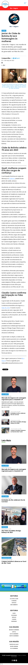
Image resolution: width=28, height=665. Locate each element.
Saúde (14, 613)
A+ (4, 65)
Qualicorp (12, 178)
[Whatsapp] (12, 58)
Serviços (14, 617)
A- (2, 65)
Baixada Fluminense (14, 629)
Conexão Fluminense (5, 4)
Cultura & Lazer (14, 598)
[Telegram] (18, 58)
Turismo (14, 619)
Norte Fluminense (14, 635)
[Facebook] (13, 58)
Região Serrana (14, 646)
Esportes (14, 602)
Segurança (14, 615)
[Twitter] (15, 58)
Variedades (14, 621)
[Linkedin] (17, 58)
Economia (14, 600)
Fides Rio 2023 (6, 308)
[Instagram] (12, 660)
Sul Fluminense (14, 648)
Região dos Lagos (14, 644)
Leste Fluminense (14, 633)
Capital (14, 631)
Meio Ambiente (14, 604)
